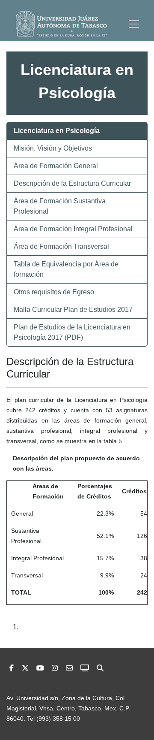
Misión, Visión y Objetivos (53, 148)
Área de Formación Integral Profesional (73, 229)
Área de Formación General (56, 165)
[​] (54, 668)
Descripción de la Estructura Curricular (72, 183)
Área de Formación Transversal (61, 246)
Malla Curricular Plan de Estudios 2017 (73, 309)
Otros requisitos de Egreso (54, 292)
